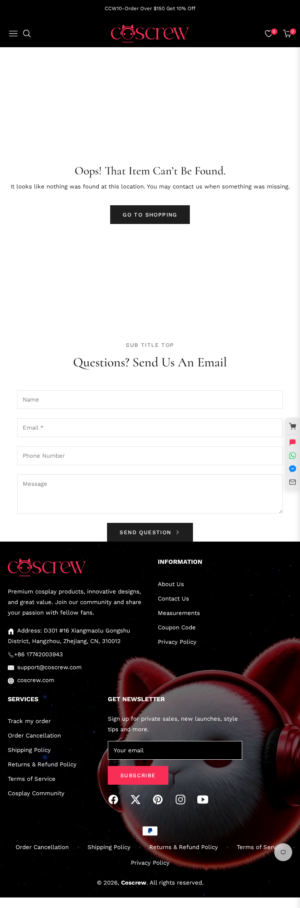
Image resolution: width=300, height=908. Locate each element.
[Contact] (292, 482)
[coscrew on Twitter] (137, 799)
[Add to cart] (292, 426)
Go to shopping (150, 214)
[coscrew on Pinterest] (159, 799)
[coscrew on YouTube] (204, 799)
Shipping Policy (29, 749)
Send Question (147, 532)
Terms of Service (31, 778)
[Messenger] (292, 468)
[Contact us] (292, 442)
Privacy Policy (177, 641)
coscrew (133, 882)
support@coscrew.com (49, 667)
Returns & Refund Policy (42, 764)
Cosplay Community (36, 793)
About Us (171, 584)
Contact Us (173, 598)
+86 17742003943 (38, 654)
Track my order (29, 721)
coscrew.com (35, 680)
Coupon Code (177, 627)
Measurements (179, 613)
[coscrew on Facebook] (115, 799)
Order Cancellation (34, 735)
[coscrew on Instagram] (182, 799)
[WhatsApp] (292, 455)
